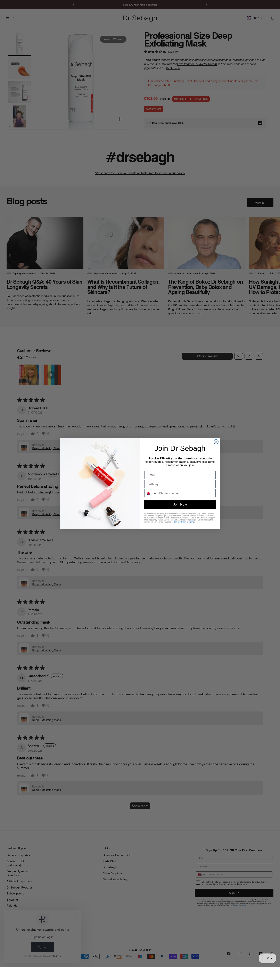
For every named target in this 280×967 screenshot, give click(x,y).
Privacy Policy (180, 522)
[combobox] (151, 493)
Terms (191, 522)
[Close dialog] (216, 442)
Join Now (180, 504)
